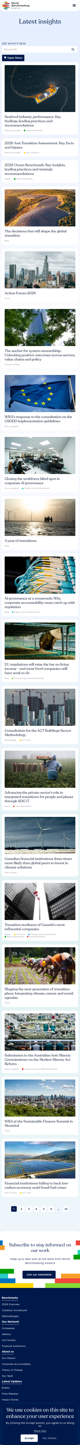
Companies (8, 1328)
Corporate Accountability (16, 1364)
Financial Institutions (13, 1346)
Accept (29, 1438)
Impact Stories (10, 1399)
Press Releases (10, 1393)
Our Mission (8, 1358)
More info (40, 1430)
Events (5, 1387)
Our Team (7, 1376)
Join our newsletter (39, 1274)
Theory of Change (12, 1370)
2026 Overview (11, 1304)
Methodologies (10, 1316)
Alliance (6, 1334)
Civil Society (9, 1340)
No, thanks (49, 1438)
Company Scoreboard (14, 1310)
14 (66, 1208)
